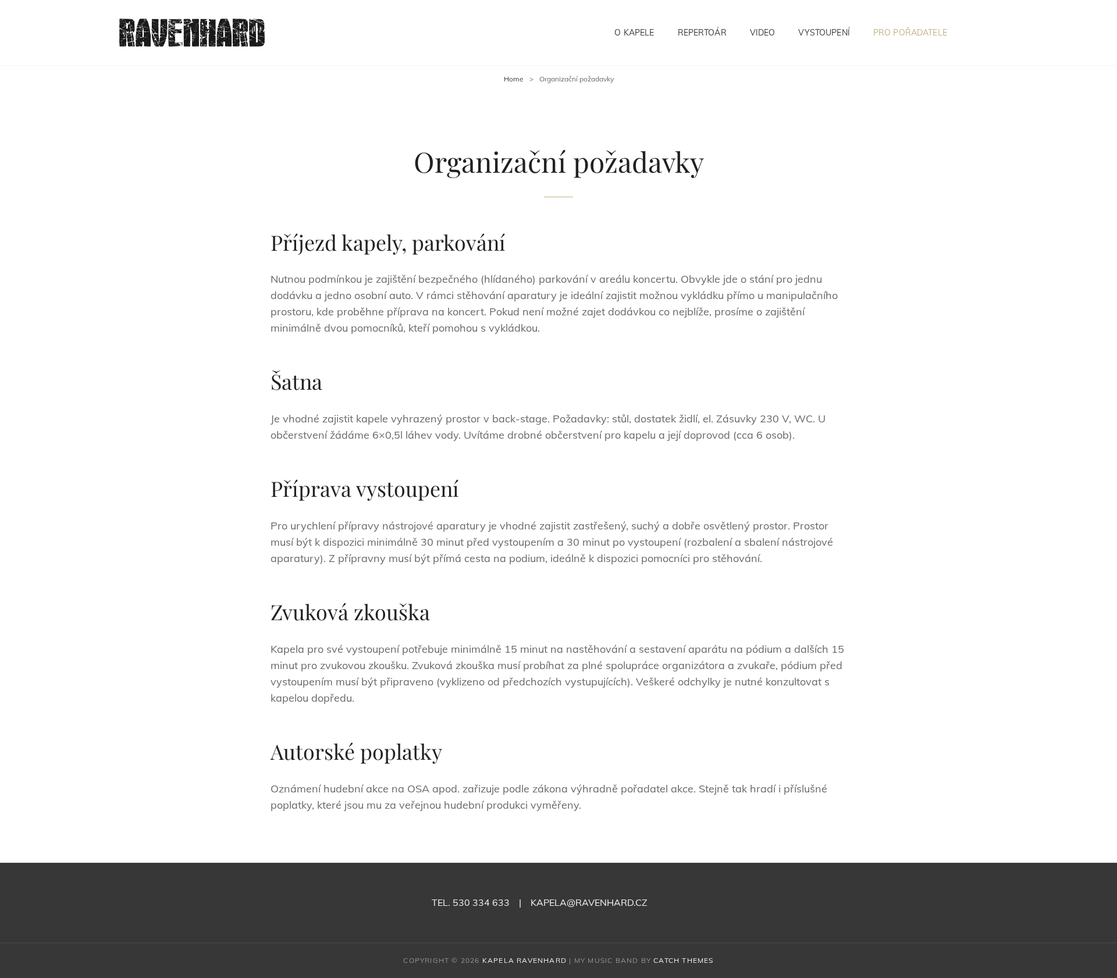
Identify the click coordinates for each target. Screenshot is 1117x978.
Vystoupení (823, 32)
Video (763, 32)
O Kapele (634, 32)
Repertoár (702, 32)
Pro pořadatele (910, 32)
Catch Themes (683, 960)
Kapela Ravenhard (524, 960)
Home (514, 78)
